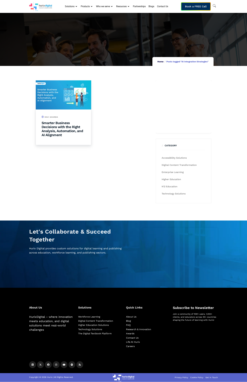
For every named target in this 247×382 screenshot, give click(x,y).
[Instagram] (56, 364)
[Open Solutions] (76, 6)
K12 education (169, 186)
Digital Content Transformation (179, 165)
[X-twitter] (40, 364)
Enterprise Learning (173, 172)
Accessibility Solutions (174, 157)
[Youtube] (64, 364)
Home (160, 61)
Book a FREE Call (196, 6)
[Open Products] (91, 6)
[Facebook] (48, 364)
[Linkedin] (32, 364)
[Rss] (79, 364)
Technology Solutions (174, 193)
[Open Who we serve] (112, 6)
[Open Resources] (128, 6)
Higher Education (171, 179)
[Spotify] (71, 364)
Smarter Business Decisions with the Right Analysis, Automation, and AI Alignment (62, 129)
